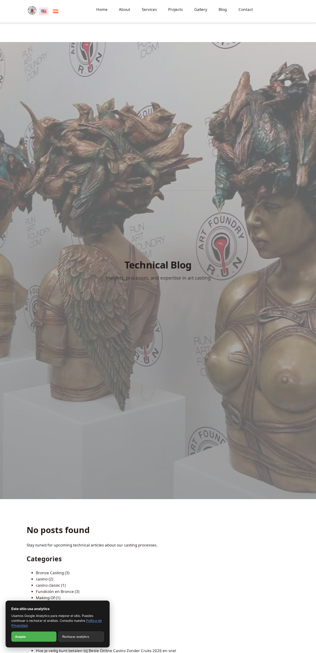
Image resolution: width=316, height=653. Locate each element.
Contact (246, 9)
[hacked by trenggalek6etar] (32, 10)
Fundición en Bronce (55, 591)
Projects (175, 9)
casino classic (48, 585)
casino (42, 579)
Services (149, 9)
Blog (223, 9)
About (124, 9)
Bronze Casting (50, 572)
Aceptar (20, 636)
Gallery (200, 9)
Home (102, 9)
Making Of (45, 597)
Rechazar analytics (75, 636)
